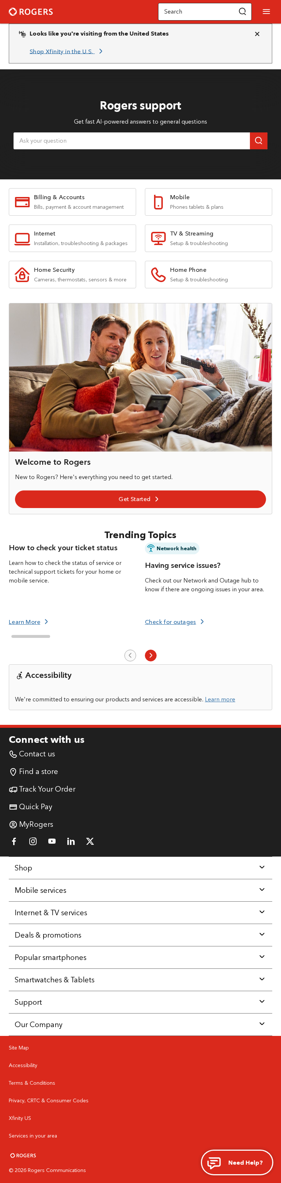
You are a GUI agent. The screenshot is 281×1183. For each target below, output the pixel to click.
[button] (242, 12)
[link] (67, 51)
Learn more (220, 699)
